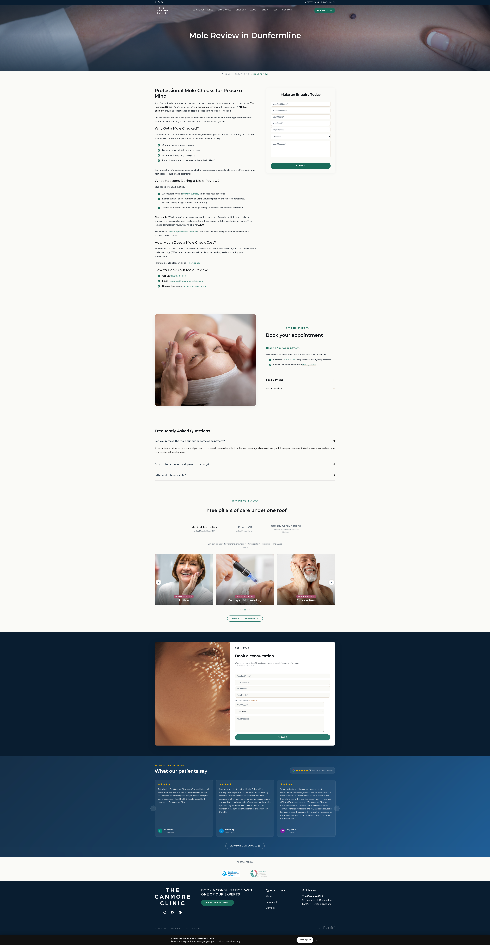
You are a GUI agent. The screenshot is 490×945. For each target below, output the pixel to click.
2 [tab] (243, 610)
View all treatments (244, 618)
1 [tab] (240, 609)
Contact (287, 10)
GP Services (224, 10)
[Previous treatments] (158, 582)
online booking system (194, 286)
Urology (241, 10)
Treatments (242, 74)
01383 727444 (313, 2)
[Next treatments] (331, 582)
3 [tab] (245, 609)
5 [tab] (249, 609)
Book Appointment (217, 902)
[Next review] (337, 808)
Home (228, 74)
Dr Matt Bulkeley (190, 193)
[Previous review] (153, 808)
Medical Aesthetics (202, 10)
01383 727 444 (178, 276)
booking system (309, 364)
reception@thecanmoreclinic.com (186, 281)
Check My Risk (305, 939)
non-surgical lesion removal (183, 231)
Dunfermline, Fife (329, 2)
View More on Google (243, 846)
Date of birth (246, 700)
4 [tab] (247, 609)
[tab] (204, 529)
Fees (275, 10)
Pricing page (194, 262)
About (254, 10)
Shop (265, 10)
